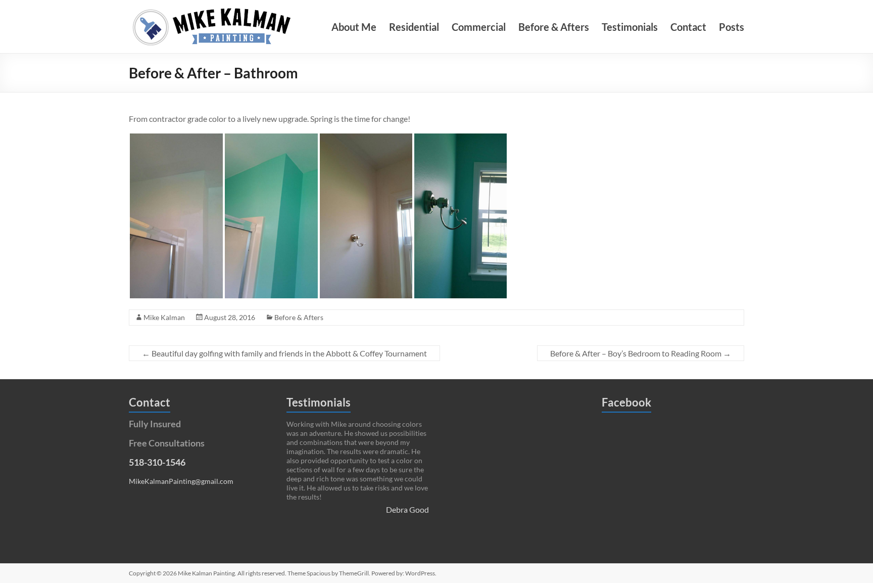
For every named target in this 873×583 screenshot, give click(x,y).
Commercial (479, 27)
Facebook (626, 402)
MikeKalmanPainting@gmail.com (181, 481)
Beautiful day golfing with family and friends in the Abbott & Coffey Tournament (284, 353)
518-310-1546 (157, 462)
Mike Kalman (164, 317)
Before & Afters (553, 27)
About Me (353, 27)
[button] (176, 215)
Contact (688, 27)
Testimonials (630, 27)
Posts (731, 27)
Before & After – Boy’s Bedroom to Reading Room (640, 353)
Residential (414, 27)
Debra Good (407, 509)
